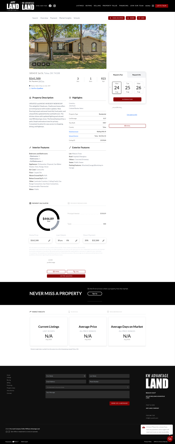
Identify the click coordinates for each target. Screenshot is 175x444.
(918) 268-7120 (150, 415)
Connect (9, 393)
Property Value (11, 388)
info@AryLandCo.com (152, 418)
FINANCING (123, 6)
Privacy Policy (148, 441)
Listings (9, 377)
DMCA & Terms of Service (161, 441)
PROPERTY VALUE (110, 6)
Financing (9, 385)
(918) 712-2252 (150, 405)
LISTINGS (80, 6)
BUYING (89, 6)
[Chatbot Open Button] (170, 439)
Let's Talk (161, 6)
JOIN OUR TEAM (137, 6)
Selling (8, 382)
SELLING (97, 6)
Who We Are (10, 390)
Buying (9, 380)
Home (8, 375)
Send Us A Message (119, 403)
